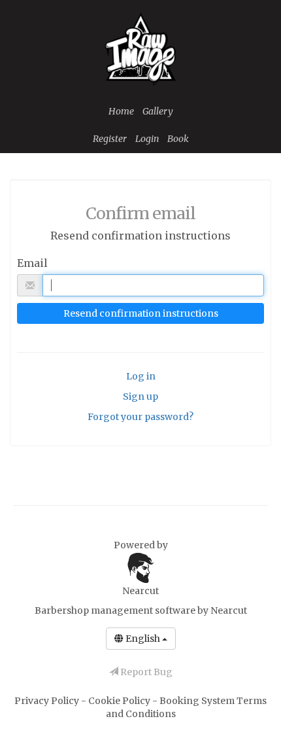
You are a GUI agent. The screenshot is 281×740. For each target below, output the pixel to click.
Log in (141, 376)
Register (110, 139)
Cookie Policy (120, 701)
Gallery (157, 111)
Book (178, 139)
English (143, 638)
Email (32, 263)
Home (121, 111)
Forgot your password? (140, 417)
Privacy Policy (47, 701)
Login (147, 139)
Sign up (140, 396)
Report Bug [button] (145, 672)
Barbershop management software (115, 610)
